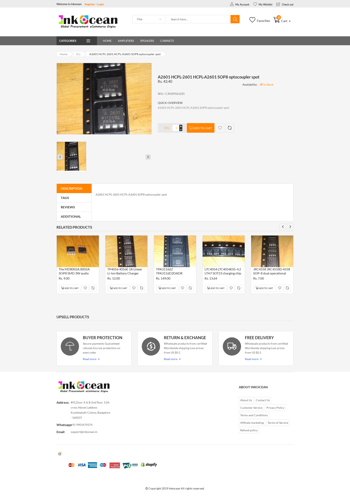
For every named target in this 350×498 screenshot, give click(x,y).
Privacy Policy (275, 407)
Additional (71, 216)
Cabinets (167, 40)
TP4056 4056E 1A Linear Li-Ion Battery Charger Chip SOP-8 (124, 271)
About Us (246, 400)
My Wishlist (265, 4)
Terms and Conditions (254, 415)
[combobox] (198, 19)
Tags (65, 198)
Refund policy (249, 430)
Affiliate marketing (252, 422)
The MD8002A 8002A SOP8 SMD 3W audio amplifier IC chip (74, 271)
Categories (67, 40)
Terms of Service (278, 422)
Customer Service (251, 407)
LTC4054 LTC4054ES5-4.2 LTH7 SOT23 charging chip (223, 271)
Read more (89, 359)
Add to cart (202, 128)
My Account (242, 4)
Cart (283, 21)
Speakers (147, 40)
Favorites (263, 21)
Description (71, 188)
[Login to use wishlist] (220, 128)
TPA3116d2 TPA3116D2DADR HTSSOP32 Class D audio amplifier (173, 271)
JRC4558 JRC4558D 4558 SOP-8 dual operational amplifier (271, 271)
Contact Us (263, 400)
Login (100, 4)
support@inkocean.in (84, 431)
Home (107, 40)
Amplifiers (126, 40)
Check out (287, 4)
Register (90, 4)
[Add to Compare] (229, 128)
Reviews (68, 207)
